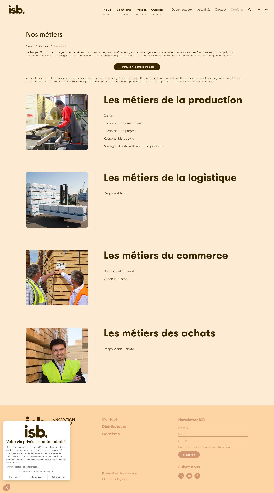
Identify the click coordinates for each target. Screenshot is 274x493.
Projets (141, 11)
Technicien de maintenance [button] (124, 123)
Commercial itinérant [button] (119, 271)
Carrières (237, 9)
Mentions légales (115, 479)
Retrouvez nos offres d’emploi (137, 67)
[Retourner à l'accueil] (20, 9)
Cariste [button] (109, 115)
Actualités (203, 9)
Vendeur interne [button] (115, 279)
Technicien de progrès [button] (120, 131)
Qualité (157, 11)
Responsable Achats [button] (119, 349)
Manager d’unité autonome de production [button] (135, 146)
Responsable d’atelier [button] (119, 138)
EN (266, 9)
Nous (107, 11)
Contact (220, 9)
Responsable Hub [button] (116, 193)
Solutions (124, 11)
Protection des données (120, 473)
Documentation (182, 9)
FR (259, 9)
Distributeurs (114, 426)
